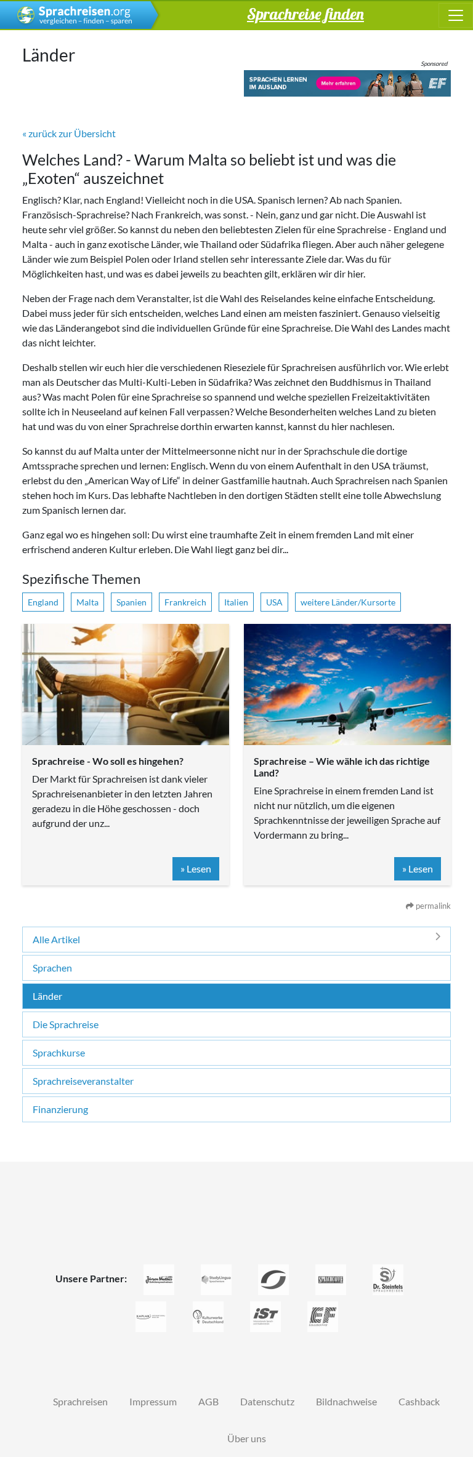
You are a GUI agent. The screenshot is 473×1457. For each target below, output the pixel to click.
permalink (432, 906)
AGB (208, 1401)
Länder (47, 996)
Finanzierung (60, 1109)
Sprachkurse (59, 1052)
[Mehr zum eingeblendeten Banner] (347, 83)
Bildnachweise (346, 1401)
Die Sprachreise (66, 1024)
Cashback (419, 1401)
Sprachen (52, 967)
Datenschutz (267, 1401)
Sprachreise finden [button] (305, 13)
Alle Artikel (56, 939)
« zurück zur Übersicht (69, 133)
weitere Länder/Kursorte (348, 602)
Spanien (131, 602)
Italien (236, 602)
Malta (87, 602)
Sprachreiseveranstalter (83, 1081)
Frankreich (185, 602)
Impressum (153, 1401)
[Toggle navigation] (456, 15)
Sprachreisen (80, 1401)
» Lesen (195, 868)
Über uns (246, 1438)
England (43, 602)
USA (274, 602)
